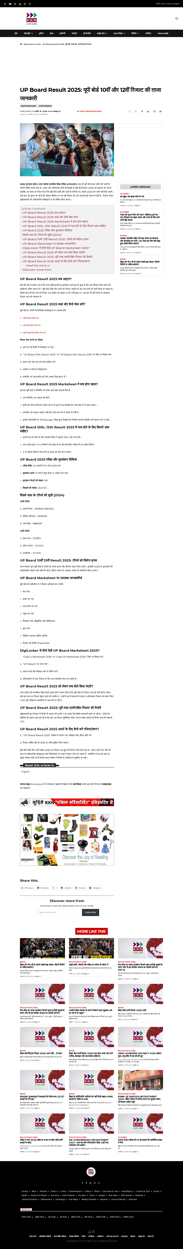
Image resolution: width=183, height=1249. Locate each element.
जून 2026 (52, 1217)
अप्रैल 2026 (75, 1217)
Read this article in (38, 265)
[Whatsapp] (30, 4)
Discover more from (37, 269)
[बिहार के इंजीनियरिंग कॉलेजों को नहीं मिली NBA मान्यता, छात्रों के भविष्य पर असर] (91, 1080)
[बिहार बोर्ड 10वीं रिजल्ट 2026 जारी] (140, 994)
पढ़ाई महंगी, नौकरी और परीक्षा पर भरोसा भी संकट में (88, 964)
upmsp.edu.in (31, 317)
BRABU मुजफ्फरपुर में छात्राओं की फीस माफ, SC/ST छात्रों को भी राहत (42, 1098)
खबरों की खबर (61, 784)
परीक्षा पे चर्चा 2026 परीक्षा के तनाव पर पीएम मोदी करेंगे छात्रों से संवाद (41, 1141)
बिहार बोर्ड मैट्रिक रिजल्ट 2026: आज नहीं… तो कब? (41, 1053)
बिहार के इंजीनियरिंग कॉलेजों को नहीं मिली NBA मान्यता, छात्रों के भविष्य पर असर (91, 1098)
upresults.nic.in (32, 325)
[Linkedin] (20, 4)
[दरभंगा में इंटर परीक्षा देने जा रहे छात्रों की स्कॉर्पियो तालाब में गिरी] (140, 1123)
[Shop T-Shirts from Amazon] (67, 840)
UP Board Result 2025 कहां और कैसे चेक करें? (50, 217)
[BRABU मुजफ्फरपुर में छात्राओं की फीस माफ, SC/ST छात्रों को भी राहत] (42, 1080)
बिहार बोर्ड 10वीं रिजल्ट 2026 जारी (132, 1010)
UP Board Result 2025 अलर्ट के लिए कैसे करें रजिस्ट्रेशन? (56, 261)
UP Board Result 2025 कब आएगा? (44, 212)
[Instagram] (25, 4)
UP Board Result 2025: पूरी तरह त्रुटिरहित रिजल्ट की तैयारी (57, 256)
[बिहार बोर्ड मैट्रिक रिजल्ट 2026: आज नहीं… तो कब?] (42, 1037)
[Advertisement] (111, 18)
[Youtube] (10, 4)
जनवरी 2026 (114, 1217)
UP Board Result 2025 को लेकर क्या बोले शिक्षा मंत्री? (54, 252)
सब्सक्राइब (106, 784)
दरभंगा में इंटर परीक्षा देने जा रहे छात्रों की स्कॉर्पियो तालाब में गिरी (140, 1141)
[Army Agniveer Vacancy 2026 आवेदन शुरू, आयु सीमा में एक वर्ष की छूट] (140, 1037)
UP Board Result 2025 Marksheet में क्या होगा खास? (55, 221)
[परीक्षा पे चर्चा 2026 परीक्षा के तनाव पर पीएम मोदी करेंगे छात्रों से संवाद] (42, 1123)
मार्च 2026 (88, 1217)
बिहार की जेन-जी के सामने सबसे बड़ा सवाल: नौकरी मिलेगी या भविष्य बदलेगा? (139, 263)
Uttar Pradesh (45, 106)
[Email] (154, 111)
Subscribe (90, 912)
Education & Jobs (32, 44)
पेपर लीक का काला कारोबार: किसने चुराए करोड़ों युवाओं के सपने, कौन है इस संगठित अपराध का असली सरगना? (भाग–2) (140, 967)
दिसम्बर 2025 (129, 1217)
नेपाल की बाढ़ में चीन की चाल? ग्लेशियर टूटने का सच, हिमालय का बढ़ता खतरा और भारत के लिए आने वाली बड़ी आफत (140, 217)
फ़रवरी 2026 (101, 1217)
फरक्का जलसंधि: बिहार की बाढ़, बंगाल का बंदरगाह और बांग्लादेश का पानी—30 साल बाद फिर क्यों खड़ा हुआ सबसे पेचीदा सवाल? (140, 241)
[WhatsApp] (129, 111)
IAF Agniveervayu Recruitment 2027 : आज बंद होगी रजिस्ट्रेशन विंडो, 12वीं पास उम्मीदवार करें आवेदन (89, 1142)
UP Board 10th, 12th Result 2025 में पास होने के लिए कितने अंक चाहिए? (64, 226)
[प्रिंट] (160, 111)
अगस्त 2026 (26, 1217)
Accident (124, 194)
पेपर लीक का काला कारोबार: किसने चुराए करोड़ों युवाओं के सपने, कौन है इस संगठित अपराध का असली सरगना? (42, 1011)
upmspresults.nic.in (34, 332)
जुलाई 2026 (39, 1217)
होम (21, 44)
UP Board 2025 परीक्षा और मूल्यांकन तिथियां (47, 230)
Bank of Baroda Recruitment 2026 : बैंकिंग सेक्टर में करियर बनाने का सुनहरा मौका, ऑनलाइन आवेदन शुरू (139, 1099)
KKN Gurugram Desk (91, 111)
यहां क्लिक (77, 784)
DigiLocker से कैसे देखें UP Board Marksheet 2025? (56, 248)
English (25, 771)
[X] (142, 111)
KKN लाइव (25, 784)
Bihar (123, 259)
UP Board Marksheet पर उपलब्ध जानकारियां (49, 243)
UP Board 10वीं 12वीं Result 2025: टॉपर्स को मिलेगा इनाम (55, 239)
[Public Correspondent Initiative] (67, 802)
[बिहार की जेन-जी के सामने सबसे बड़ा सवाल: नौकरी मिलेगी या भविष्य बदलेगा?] (42, 948)
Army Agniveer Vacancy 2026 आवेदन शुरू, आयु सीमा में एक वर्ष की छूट (139, 1054)
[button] (176, 18)
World (123, 236)
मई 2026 (63, 1217)
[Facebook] (5, 4)
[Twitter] (15, 4)
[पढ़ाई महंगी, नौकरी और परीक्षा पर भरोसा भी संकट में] (91, 948)
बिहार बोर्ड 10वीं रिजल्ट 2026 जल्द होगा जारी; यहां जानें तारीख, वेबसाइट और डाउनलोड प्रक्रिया (91, 1054)
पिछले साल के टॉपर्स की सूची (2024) (42, 234)
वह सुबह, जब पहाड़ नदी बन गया (132, 196)
